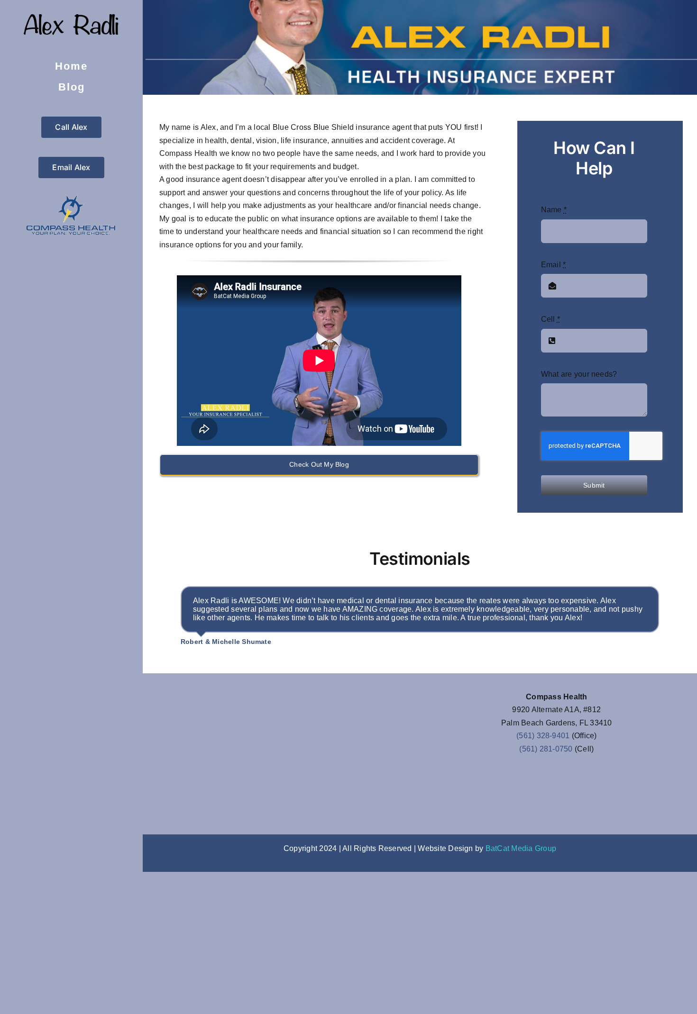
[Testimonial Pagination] (399, 661)
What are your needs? (579, 374)
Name (554, 210)
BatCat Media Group (521, 848)
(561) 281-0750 (545, 749)
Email (553, 265)
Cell (550, 319)
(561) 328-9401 (542, 736)
